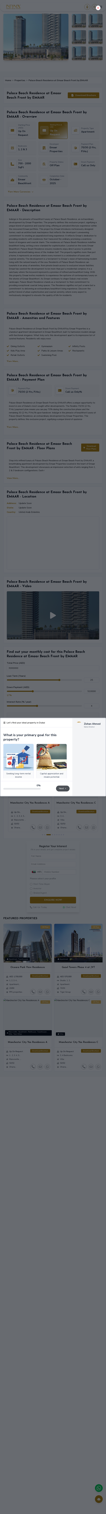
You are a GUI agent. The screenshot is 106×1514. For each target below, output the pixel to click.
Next (61, 788)
